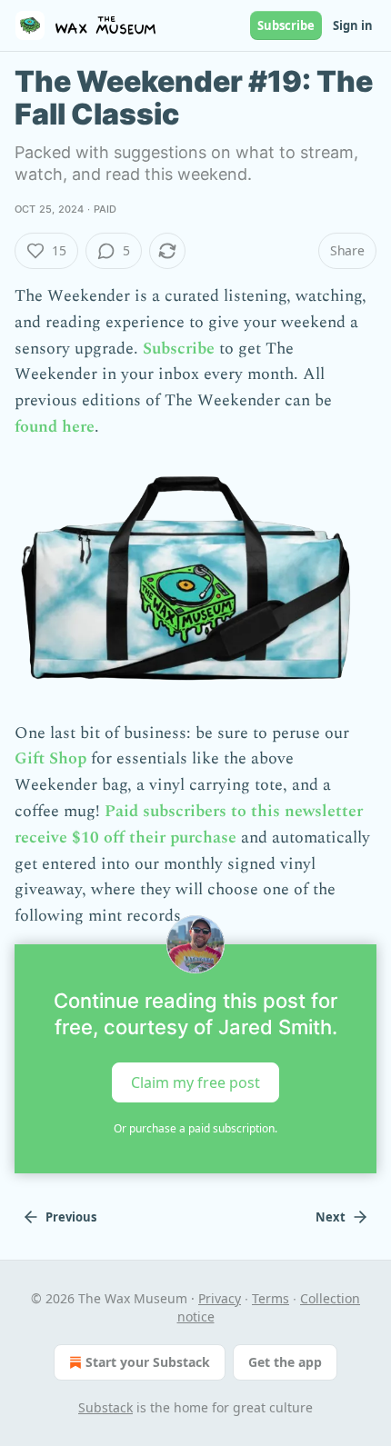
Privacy (219, 1298)
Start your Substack (147, 1362)
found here (55, 426)
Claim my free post (195, 1082)
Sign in (353, 25)
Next (331, 1217)
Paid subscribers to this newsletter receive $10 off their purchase (189, 824)
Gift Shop (50, 758)
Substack (105, 1407)
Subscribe (286, 25)
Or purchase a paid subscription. (195, 1128)
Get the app (285, 1362)
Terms (270, 1298)
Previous (70, 1217)
